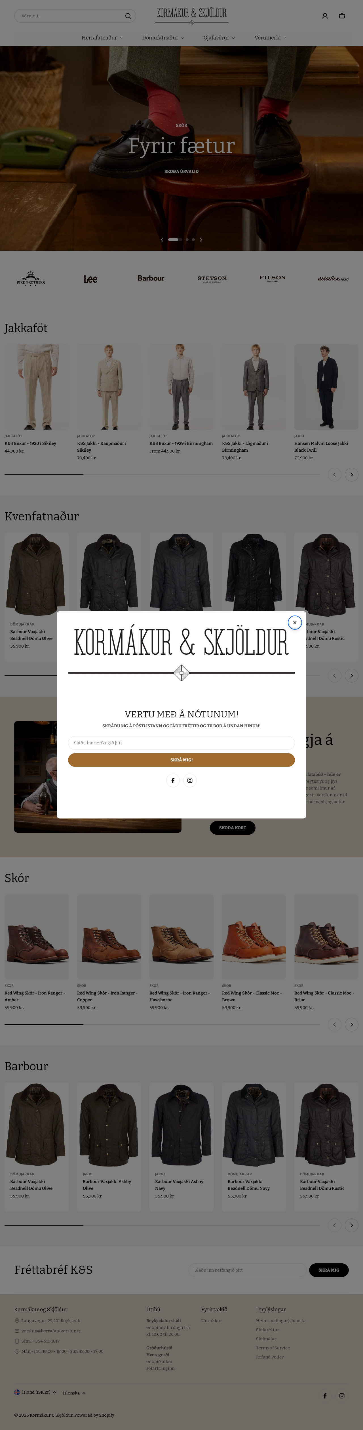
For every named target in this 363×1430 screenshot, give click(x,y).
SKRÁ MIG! (283, 1398)
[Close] (353, 1302)
